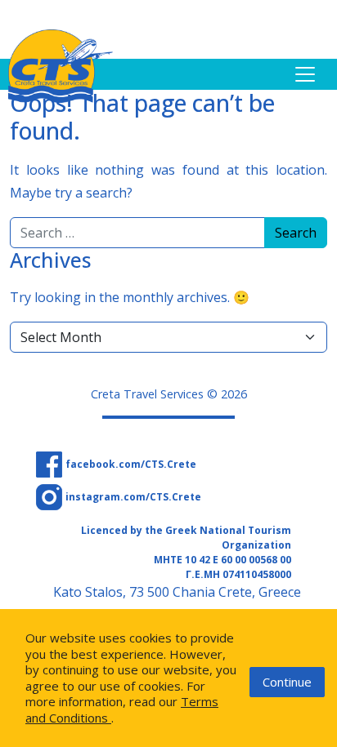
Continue (287, 682)
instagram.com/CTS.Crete (133, 497)
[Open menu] (305, 74)
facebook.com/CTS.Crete (130, 464)
